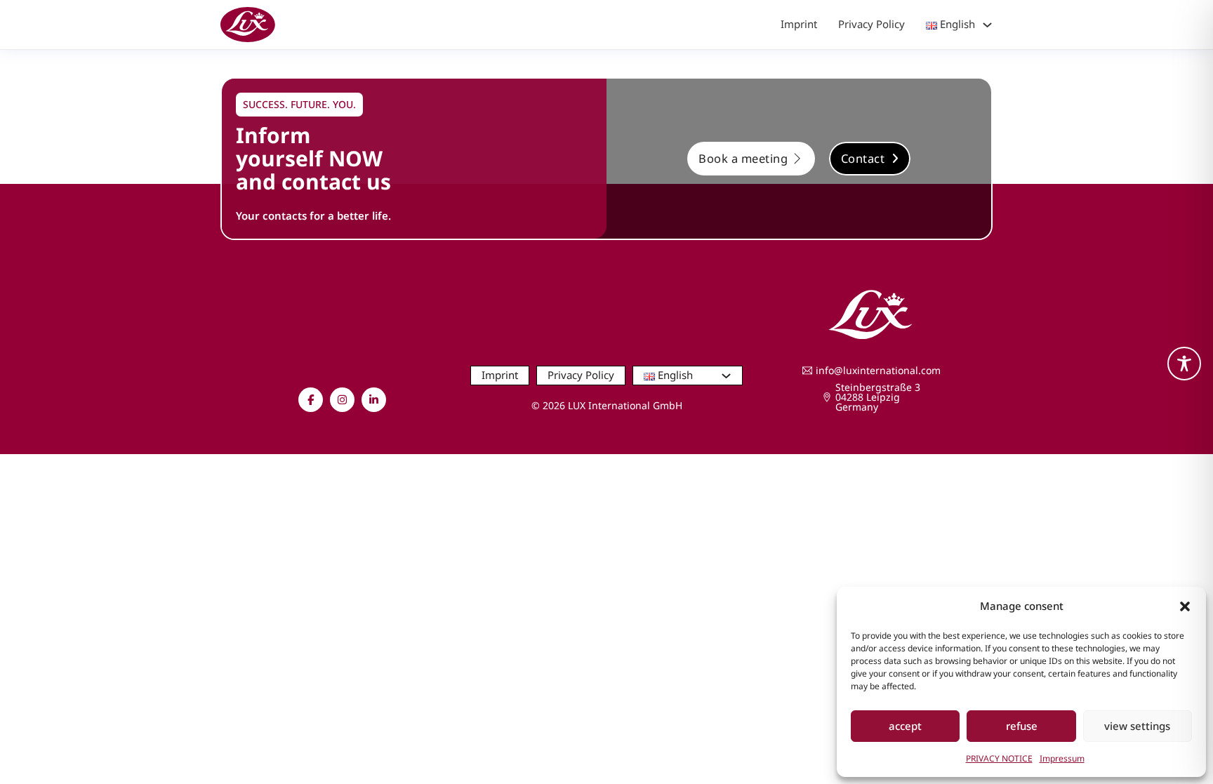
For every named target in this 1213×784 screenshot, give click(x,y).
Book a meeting (743, 158)
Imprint (799, 24)
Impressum (1062, 758)
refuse (1022, 726)
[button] (1185, 606)
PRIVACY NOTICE (999, 758)
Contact (863, 158)
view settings (1137, 726)
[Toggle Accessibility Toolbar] (1184, 363)
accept (905, 726)
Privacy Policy (871, 24)
